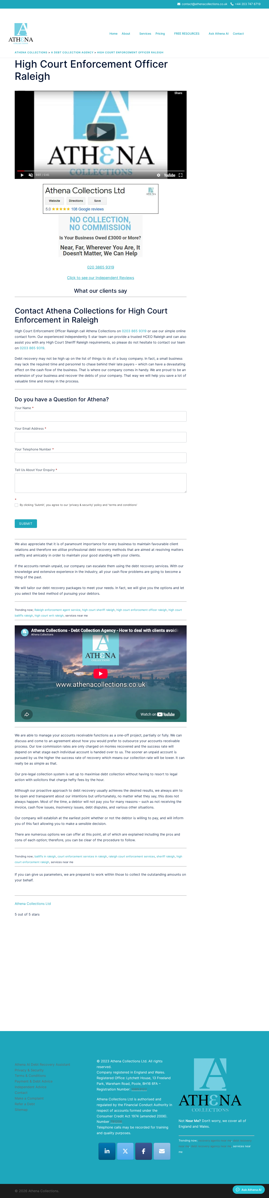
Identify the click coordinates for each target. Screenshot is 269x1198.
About (126, 33)
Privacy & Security (29, 1070)
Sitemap (21, 1109)
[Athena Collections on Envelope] (162, 1151)
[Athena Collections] (20, 33)
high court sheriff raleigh (98, 609)
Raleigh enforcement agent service (57, 609)
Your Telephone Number (34, 449)
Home (113, 33)
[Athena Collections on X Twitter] (125, 1151)
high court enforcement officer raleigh (141, 609)
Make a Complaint (29, 1098)
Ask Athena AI (219, 33)
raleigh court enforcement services (132, 856)
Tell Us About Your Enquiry (36, 470)
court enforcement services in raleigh (82, 856)
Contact (238, 33)
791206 (116, 1121)
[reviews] (101, 222)
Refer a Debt (25, 1104)
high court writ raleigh (49, 615)
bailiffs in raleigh (45, 856)
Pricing (160, 33)
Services (145, 33)
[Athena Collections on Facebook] (143, 1151)
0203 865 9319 (134, 331)
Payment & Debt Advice (34, 1081)
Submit (26, 524)
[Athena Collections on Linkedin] (107, 1151)
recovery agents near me (214, 1140)
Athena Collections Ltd (33, 903)
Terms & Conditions (30, 1075)
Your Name (24, 408)
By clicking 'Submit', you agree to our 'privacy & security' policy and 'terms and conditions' (78, 504)
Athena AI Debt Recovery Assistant (42, 1064)
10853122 (139, 1089)
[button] (259, 33)
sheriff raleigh (166, 856)
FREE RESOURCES (186, 33)
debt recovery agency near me (211, 1146)
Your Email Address (30, 428)
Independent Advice (30, 1087)
